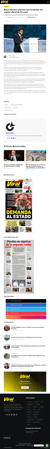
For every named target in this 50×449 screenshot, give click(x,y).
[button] (43, 146)
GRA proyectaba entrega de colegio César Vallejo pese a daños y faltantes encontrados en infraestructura (28, 366)
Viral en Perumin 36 (8, 110)
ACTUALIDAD (29, 401)
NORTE (34, 409)
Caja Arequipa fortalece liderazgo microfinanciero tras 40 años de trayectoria (28, 346)
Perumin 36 (15, 107)
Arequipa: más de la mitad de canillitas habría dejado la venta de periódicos (28, 356)
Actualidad (13, 325)
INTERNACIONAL (30, 404)
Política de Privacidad (20, 445)
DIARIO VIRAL (10, 17)
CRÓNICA (35, 417)
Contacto (25, 387)
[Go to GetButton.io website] (47, 447)
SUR (39, 409)
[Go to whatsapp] (47, 445)
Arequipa (6, 104)
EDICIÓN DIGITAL (36, 422)
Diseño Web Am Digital (7, 447)
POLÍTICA (28, 414)
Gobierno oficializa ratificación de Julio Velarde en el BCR (13, 165)
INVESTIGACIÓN (35, 414)
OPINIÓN (28, 424)
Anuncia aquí (25, 382)
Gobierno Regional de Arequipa (16, 104)
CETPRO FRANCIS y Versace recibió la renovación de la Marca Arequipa (27, 328)
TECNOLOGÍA (37, 404)
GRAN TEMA (29, 417)
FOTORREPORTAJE (39, 419)
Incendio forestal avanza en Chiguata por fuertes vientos (26, 337)
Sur (12, 335)
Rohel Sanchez (8, 107)
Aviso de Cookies (31, 445)
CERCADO (28, 409)
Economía (13, 344)
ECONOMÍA (36, 401)
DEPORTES (29, 422)
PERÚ (42, 401)
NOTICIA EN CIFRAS (30, 419)
